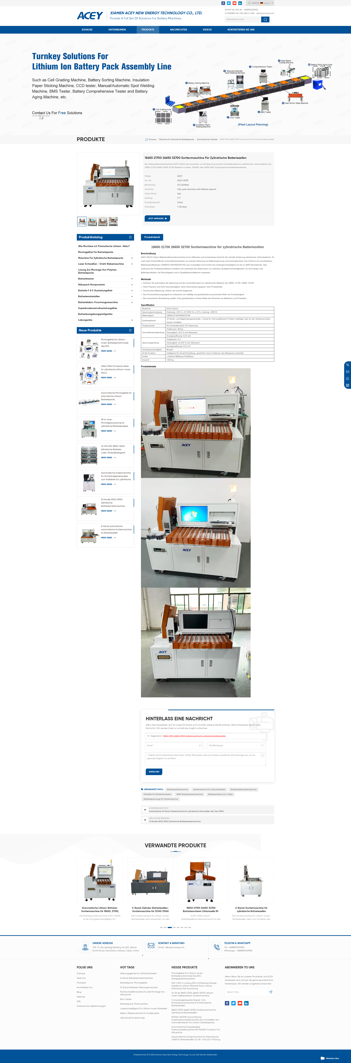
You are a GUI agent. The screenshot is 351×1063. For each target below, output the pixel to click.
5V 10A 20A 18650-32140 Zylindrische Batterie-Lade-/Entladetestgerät (113, 449)
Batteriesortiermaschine (177, 789)
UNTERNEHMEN (117, 30)
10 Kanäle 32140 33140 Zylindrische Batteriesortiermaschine (113, 503)
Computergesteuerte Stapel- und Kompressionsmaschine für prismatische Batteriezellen (191, 1003)
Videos (207, 30)
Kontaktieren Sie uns (241, 30)
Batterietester (86, 279)
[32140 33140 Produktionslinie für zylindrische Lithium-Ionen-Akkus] (89, 375)
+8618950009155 (241, 10)
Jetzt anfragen (155, 219)
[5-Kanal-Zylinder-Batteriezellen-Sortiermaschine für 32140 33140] (100, 881)
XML (79, 1001)
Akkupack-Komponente (91, 284)
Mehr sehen (106, 351)
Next (280, 886)
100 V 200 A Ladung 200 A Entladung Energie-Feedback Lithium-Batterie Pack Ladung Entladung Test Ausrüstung (194, 986)
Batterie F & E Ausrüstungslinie (95, 290)
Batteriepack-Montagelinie (133, 983)
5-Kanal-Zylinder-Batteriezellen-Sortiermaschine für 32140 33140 (100, 910)
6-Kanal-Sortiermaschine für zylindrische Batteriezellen (201, 910)
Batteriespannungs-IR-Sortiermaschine (161, 799)
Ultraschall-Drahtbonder (132, 1018)
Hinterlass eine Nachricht (332, 1060)
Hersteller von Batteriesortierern (157, 794)
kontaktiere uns (84, 987)
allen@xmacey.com (249, 13)
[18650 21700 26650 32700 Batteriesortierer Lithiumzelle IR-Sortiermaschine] (150, 881)
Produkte (148, 30)
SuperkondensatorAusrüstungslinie (97, 308)
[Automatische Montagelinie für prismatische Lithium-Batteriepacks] (89, 402)
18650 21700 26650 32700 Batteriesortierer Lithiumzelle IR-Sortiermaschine (150, 910)
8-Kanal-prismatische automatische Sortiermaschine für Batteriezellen (116, 529)
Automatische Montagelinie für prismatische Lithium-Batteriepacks (116, 396)
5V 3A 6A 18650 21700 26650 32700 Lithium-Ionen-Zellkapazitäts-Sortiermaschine (193, 994)
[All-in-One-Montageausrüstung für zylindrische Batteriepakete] (89, 428)
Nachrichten (178, 30)
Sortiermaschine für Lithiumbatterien (209, 789)
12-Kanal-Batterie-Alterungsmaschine (139, 987)
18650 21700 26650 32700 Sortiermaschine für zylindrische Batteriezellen (194, 736)
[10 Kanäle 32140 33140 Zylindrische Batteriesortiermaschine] (89, 508)
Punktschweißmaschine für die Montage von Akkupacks (142, 993)
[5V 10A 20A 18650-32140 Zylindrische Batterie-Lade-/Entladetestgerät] (89, 455)
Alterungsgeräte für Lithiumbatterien (138, 973)
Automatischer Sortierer (207, 139)
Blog (79, 992)
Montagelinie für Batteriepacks (95, 252)
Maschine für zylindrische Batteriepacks (176, 139)
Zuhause (87, 30)
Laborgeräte (85, 320)
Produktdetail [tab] (152, 237)
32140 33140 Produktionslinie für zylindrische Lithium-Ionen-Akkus (116, 369)
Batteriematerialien (89, 296)
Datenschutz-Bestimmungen (91, 1006)
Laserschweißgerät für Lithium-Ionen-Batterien (143, 1009)
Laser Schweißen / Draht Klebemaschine (101, 264)
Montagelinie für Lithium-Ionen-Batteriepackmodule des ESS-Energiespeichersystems (114, 343)
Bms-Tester (125, 999)
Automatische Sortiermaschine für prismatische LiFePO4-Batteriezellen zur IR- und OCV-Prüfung (196, 1038)
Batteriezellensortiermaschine (243, 789)
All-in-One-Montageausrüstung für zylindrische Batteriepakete (114, 423)
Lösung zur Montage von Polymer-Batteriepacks (97, 271)
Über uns (81, 978)
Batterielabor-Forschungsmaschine (98, 302)
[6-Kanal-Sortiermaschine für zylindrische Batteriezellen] (201, 881)
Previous (71, 886)
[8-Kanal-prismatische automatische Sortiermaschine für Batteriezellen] (89, 535)
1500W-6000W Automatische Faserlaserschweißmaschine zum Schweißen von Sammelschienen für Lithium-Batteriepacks (195, 1020)
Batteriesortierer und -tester (220, 794)
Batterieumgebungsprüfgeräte (95, 314)
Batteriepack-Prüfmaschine (134, 1004)
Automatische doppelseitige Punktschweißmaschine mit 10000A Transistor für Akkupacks (196, 1030)
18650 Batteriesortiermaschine (189, 794)
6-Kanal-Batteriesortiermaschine (136, 978)
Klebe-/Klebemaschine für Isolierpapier (139, 1013)
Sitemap (81, 997)
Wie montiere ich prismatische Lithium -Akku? (104, 246)
